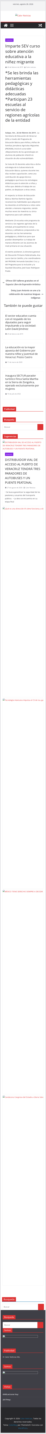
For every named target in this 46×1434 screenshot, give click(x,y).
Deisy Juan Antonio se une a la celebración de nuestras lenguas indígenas (24, 294)
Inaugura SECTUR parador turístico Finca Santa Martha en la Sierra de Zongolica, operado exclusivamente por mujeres (22, 382)
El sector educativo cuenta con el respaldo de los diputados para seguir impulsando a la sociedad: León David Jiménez (20, 322)
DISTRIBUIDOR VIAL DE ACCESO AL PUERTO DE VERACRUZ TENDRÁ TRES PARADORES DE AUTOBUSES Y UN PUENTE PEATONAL (22, 471)
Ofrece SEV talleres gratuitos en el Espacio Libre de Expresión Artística (23, 282)
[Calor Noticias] (6, 25)
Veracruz (9, 40)
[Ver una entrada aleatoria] (40, 25)
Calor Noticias (30, 488)
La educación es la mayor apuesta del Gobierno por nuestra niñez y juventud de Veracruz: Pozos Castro (21, 352)
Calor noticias (31, 67)
